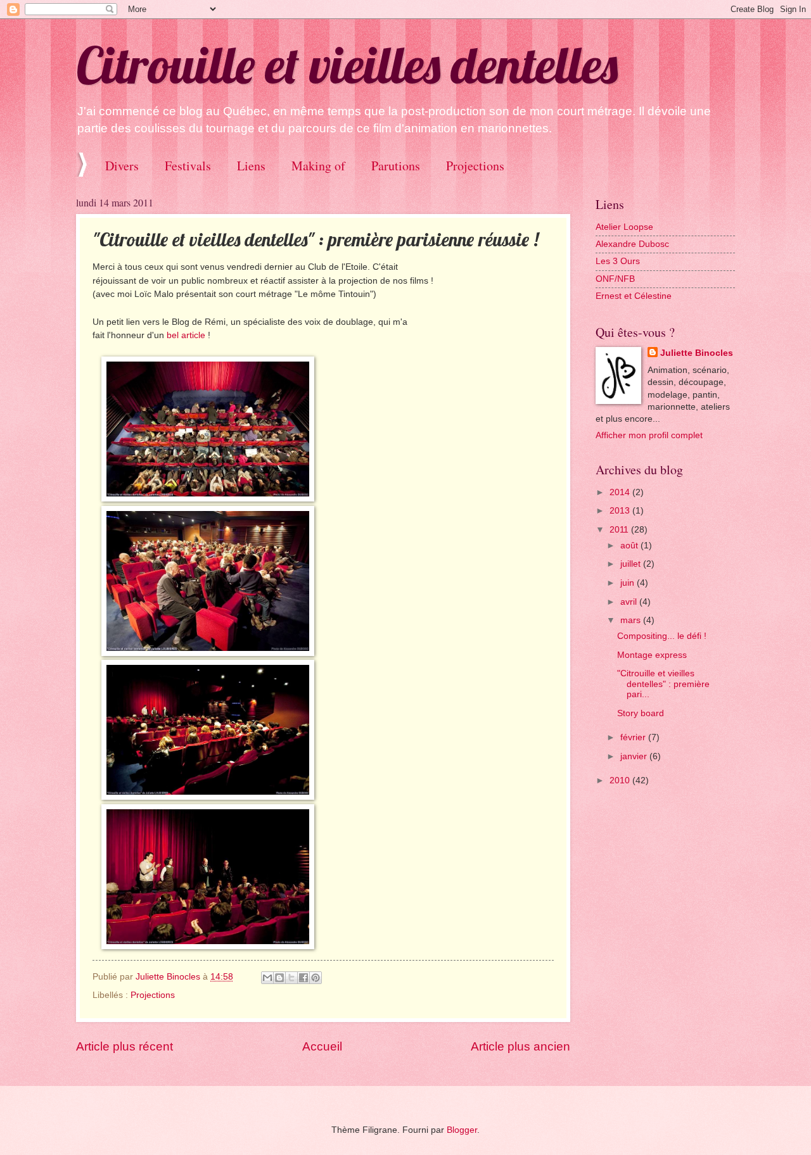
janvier (634, 756)
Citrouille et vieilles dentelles (347, 64)
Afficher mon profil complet (649, 435)
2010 (621, 780)
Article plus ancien (520, 1046)
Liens (251, 165)
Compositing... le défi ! (661, 636)
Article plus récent (124, 1046)
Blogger (462, 1130)
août (630, 545)
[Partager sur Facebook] (303, 977)
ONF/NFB (615, 279)
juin (628, 583)
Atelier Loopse (624, 227)
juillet (631, 564)
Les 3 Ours (618, 261)
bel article (186, 335)
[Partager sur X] (291, 977)
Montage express (652, 655)
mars (631, 620)
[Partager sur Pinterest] (315, 977)
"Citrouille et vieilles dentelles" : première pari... (663, 684)
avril (629, 602)
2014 (621, 492)
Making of (318, 165)
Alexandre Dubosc (632, 244)
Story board (640, 713)
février (634, 737)
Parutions (395, 165)
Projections (475, 165)
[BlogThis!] (279, 977)
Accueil (322, 1046)
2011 (620, 529)
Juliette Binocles (696, 353)
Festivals (188, 165)
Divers (122, 165)
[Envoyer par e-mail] (267, 977)
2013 (621, 510)
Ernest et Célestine (634, 296)
